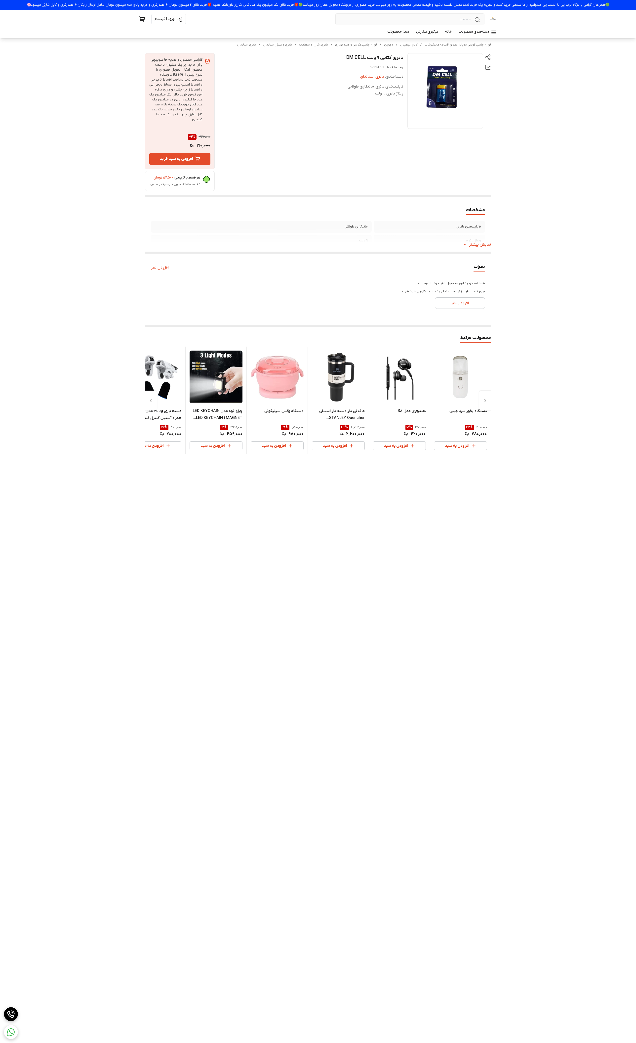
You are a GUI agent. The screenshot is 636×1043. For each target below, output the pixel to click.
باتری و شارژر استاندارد (277, 45)
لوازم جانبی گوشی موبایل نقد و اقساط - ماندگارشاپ (458, 45)
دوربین (388, 45)
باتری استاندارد (246, 45)
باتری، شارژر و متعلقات (313, 45)
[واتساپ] (11, 1032)
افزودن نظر (160, 267)
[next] (151, 400)
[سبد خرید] (142, 19)
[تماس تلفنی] (11, 1014)
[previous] (485, 400)
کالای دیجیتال (408, 45)
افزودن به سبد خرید (176, 158)
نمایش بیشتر (480, 244)
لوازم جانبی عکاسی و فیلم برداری (356, 45)
